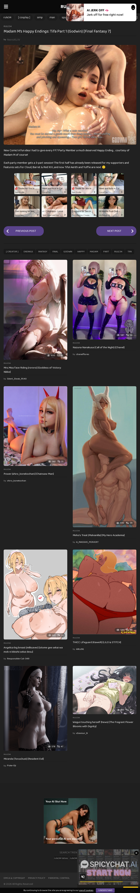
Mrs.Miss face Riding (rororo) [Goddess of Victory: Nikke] (32, 370)
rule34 (7, 17)
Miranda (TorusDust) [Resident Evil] (24, 759)
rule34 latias (61, 858)
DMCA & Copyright (14, 878)
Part (106, 252)
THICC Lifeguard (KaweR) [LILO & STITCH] (97, 642)
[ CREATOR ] (12, 252)
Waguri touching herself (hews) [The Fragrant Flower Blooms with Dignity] (103, 724)
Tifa (130, 252)
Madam (94, 252)
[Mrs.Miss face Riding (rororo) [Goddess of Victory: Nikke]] (35, 310)
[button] (6, 6)
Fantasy (42, 252)
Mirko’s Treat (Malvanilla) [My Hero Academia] (99, 535)
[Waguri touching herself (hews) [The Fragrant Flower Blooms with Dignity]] (104, 690)
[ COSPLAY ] (24, 17)
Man (52, 17)
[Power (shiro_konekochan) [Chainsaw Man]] (35, 426)
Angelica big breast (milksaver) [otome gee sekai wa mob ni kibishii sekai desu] (33, 649)
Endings (28, 252)
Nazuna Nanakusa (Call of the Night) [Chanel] (99, 347)
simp (40, 17)
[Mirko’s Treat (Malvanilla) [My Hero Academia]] (104, 456)
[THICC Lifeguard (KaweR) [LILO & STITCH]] (104, 592)
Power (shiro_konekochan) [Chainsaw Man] (29, 474)
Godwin (67, 252)
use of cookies (86, 890)
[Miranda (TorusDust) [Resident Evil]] (35, 708)
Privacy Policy (36, 878)
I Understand (105, 890)
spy (64, 17)
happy (81, 252)
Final (55, 252)
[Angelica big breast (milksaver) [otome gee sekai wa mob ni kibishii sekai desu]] (35, 595)
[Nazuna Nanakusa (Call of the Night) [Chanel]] (104, 299)
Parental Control (59, 878)
